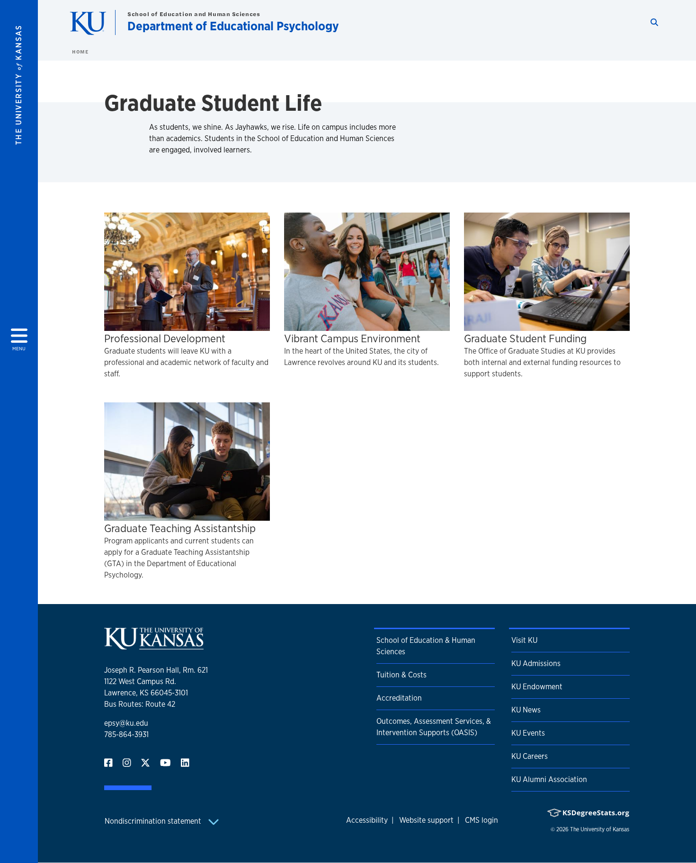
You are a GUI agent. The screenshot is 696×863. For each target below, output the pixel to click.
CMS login (481, 820)
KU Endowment (536, 687)
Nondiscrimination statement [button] (154, 821)
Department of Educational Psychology (233, 26)
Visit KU (524, 640)
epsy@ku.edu (126, 723)
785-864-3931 (126, 734)
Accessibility (367, 820)
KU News (526, 710)
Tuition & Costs (401, 675)
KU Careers (529, 756)
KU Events (528, 733)
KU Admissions (536, 663)
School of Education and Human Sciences (193, 14)
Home (80, 51)
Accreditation (399, 698)
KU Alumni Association (549, 779)
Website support (426, 820)
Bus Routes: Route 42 (139, 704)
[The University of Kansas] (154, 645)
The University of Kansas (599, 829)
